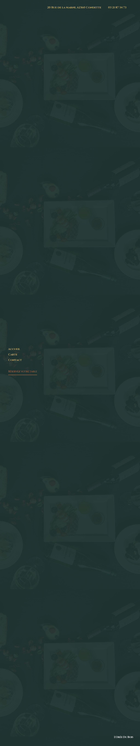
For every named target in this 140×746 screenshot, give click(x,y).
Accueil (14, 349)
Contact (15, 360)
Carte (12, 354)
